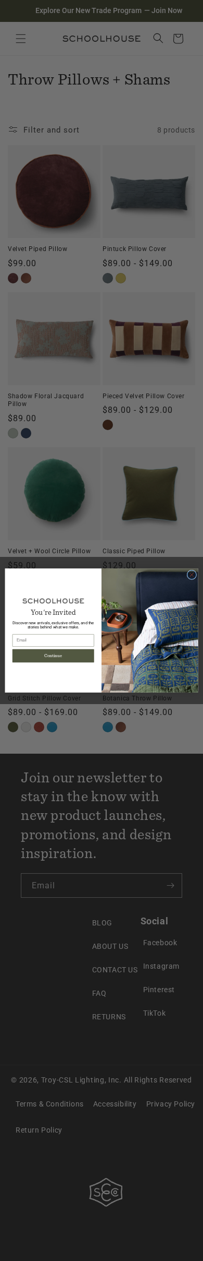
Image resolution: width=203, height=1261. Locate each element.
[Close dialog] (191, 574)
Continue (53, 655)
